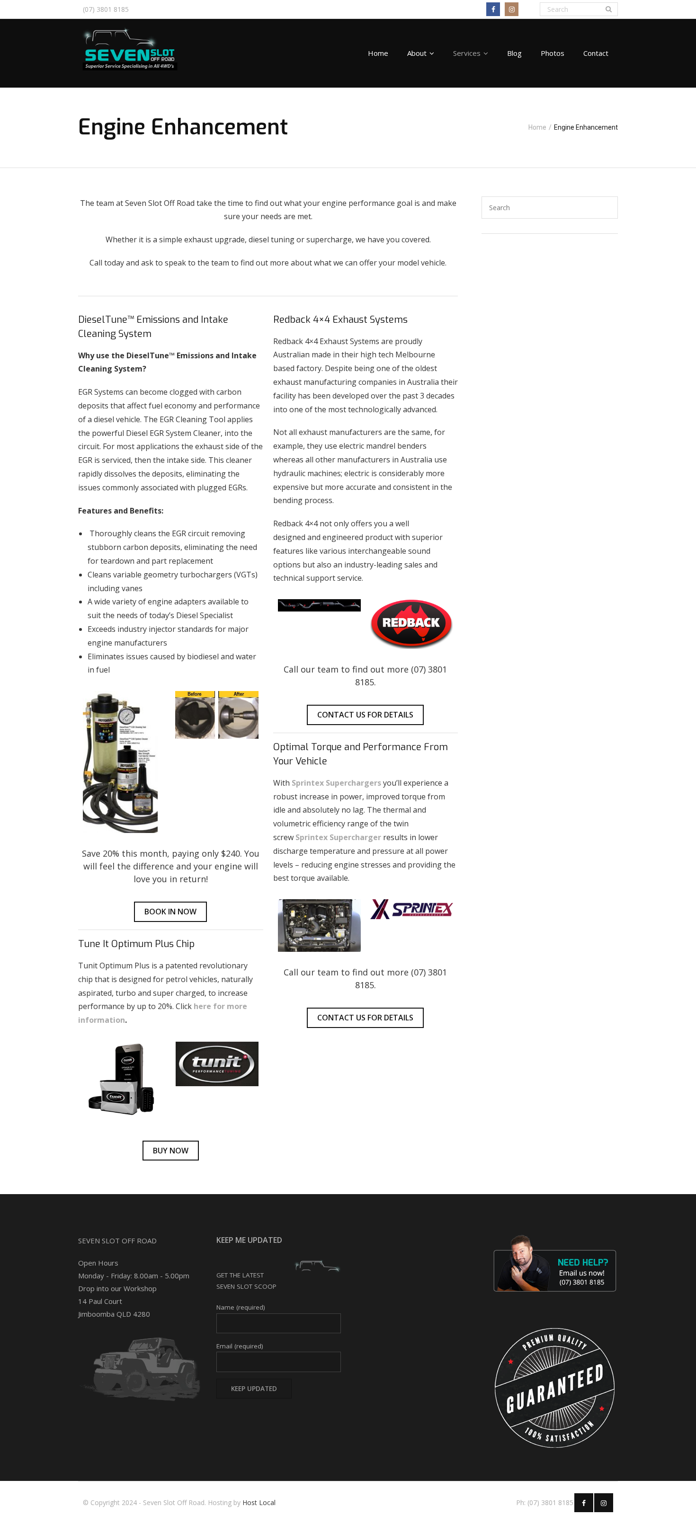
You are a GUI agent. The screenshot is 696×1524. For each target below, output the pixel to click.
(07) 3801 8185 (106, 9)
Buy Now (170, 1150)
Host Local (259, 1502)
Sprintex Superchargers (336, 783)
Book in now (170, 911)
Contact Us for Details (365, 714)
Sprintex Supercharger (338, 837)
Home (537, 127)
